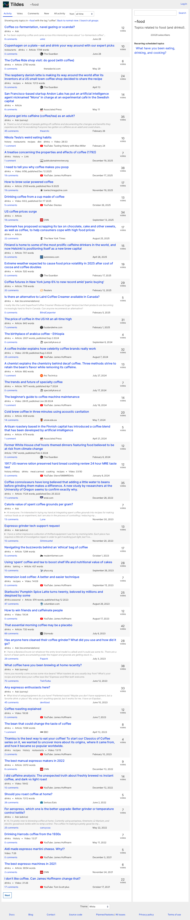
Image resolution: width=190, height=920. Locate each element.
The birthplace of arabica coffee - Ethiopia (34, 334)
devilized (45, 702)
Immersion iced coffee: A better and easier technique (41, 577)
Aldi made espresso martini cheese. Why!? (34, 849)
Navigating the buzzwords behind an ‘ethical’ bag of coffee (46, 547)
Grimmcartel (46, 540)
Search (182, 12)
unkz (42, 39)
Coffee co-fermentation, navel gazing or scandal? (39, 27)
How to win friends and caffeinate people (33, 610)
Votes (20, 13)
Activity (8, 13)
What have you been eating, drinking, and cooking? (154, 50)
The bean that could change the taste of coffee (37, 723)
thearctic (44, 131)
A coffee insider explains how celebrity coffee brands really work (50, 348)
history (8, 141)
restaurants (10, 49)
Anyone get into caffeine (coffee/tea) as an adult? (39, 116)
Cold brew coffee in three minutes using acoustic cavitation (46, 411)
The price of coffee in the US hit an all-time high (38, 319)
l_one (42, 519)
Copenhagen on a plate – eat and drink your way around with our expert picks (59, 45)
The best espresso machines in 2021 (30, 864)
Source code (75, 914)
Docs (11, 914)
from (72, 13)
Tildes (17, 4)
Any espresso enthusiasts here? (27, 687)
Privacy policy (146, 914)
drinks (7, 31)
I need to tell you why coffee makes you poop (36, 167)
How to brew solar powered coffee (28, 182)
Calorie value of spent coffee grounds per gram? (38, 504)
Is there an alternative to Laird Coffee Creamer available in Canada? (51, 297)
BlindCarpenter (48, 312)
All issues (120, 914)
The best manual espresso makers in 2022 (34, 760)
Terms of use (174, 914)
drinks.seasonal (12, 599)
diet (39, 141)
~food (34, 4)
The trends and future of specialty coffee (33, 382)
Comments (33, 13)
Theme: (84, 906)
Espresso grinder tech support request (32, 526)
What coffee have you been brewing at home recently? (43, 665)
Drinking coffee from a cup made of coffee (34, 196)
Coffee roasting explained (22, 709)
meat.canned (37, 471)
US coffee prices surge (20, 211)
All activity (59, 13)
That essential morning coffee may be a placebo (38, 625)
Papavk (44, 658)
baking (16, 566)
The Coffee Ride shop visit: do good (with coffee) (39, 60)
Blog (30, 914)
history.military (12, 471)
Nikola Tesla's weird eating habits (28, 137)
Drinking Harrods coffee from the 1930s (32, 834)
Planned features (105, 914)
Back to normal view (67, 20)
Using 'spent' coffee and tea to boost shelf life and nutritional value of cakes (58, 562)
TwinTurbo (45, 680)
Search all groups (89, 20)
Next (7, 895)
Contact (51, 914)
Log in (184, 3)
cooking (50, 471)
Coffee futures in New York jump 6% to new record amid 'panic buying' (54, 282)
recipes (17, 83)
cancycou (45, 827)
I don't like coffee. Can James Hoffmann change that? (42, 878)
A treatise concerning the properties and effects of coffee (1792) (50, 152)
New (46, 13)
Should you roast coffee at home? (28, 794)
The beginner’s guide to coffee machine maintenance (41, 397)
